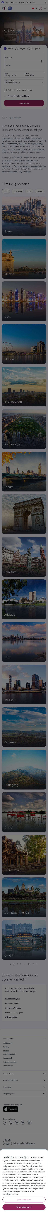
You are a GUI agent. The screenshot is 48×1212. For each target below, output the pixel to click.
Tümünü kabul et (23, 1207)
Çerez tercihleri (24, 1199)
